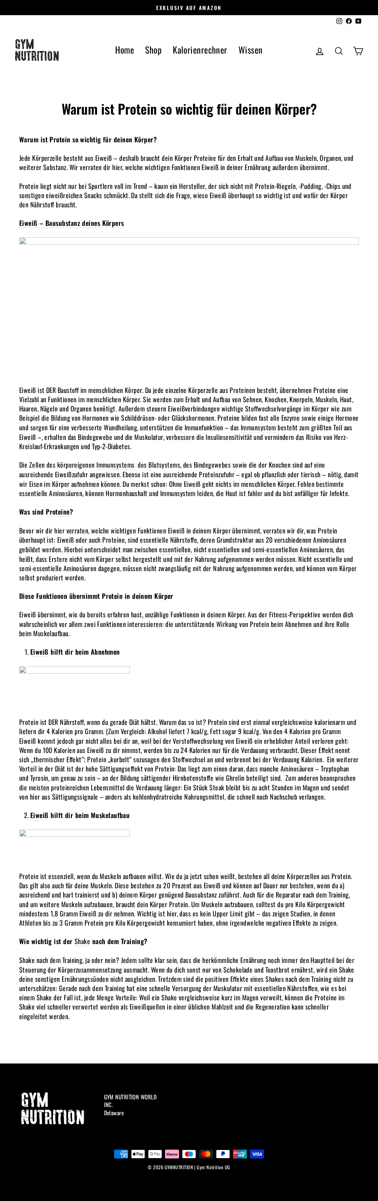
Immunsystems (115, 464)
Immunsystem (258, 427)
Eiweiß (39, 652)
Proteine (58, 511)
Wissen (250, 49)
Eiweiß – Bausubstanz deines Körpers (71, 223)
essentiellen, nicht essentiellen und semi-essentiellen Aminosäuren (246, 549)
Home (124, 49)
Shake (82, 941)
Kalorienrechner (200, 49)
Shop (153, 49)
